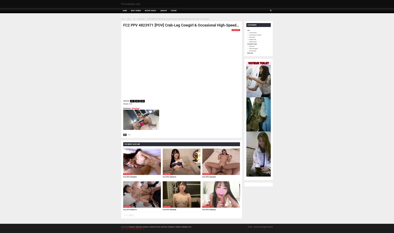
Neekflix (178, 227)
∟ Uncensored (252, 32)
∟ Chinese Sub (252, 41)
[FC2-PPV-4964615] (181, 162)
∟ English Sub (252, 39)
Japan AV (163, 11)
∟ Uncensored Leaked (254, 35)
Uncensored (235, 30)
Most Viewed (136, 11)
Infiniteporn (171, 227)
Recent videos (150, 11)
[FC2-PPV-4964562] (221, 194)
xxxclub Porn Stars (154, 227)
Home (125, 11)
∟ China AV (251, 46)
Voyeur (173, 11)
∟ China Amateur (253, 48)
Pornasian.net (130, 4)
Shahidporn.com (186, 227)
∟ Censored (251, 37)
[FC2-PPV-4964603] (221, 162)
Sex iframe (164, 227)
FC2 (130, 104)
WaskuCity (139, 227)
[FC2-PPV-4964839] (142, 162)
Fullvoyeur (132, 227)
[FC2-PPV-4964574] (142, 194)
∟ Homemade (252, 51)
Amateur (136, 108)
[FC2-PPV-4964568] (181, 194)
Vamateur (145, 227)
